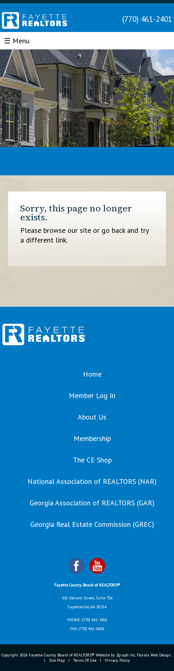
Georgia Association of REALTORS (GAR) (92, 502)
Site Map (57, 660)
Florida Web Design (154, 655)
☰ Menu (17, 40)
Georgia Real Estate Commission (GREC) (92, 524)
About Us (92, 417)
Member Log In (92, 395)
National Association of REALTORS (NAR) (92, 481)
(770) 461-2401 (147, 19)
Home (92, 374)
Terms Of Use (84, 660)
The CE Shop (92, 459)
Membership (92, 438)
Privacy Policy (117, 660)
